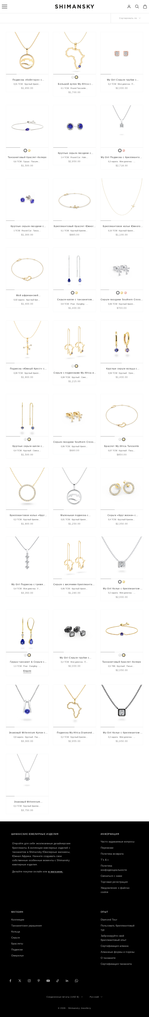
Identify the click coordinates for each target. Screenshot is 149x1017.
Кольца (15, 931)
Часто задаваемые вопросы (117, 841)
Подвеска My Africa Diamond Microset (74, 732)
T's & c (105, 859)
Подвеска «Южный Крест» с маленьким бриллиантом (27, 369)
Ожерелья (17, 955)
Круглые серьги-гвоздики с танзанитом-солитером (27, 226)
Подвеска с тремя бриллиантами (27, 584)
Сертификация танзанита (116, 963)
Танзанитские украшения (26, 925)
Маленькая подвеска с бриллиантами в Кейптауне (74, 515)
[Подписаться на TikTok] (57, 981)
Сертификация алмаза (114, 945)
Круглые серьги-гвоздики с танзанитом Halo (74, 153)
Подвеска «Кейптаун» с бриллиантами (27, 80)
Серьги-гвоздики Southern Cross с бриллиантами (122, 299)
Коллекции (17, 919)
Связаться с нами (111, 875)
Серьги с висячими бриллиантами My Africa (74, 584)
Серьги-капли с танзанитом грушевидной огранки (74, 299)
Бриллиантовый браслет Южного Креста (74, 226)
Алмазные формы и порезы (117, 951)
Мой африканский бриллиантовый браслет (27, 295)
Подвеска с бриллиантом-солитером (121, 157)
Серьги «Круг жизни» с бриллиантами (122, 515)
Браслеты (17, 943)
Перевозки (107, 847)
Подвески (17, 949)
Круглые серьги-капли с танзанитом (27, 446)
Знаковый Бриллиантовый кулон (27, 802)
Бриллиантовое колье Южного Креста (121, 226)
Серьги (15, 937)
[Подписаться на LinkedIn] (67, 981)
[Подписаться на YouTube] (48, 981)
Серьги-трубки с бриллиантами (121, 80)
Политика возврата (112, 853)
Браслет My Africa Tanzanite (121, 446)
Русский (94, 997)
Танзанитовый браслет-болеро (27, 157)
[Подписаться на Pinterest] (39, 981)
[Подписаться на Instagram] (29, 981)
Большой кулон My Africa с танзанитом (74, 84)
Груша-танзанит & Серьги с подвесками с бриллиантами (27, 662)
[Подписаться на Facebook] (10, 981)
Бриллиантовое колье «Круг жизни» (27, 515)
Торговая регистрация (114, 881)
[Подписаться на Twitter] (20, 981)
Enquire (27, 671)
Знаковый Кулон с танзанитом (27, 732)
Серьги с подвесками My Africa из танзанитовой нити (74, 373)
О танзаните (108, 957)
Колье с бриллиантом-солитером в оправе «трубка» (121, 588)
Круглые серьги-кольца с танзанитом (121, 369)
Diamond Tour (109, 919)
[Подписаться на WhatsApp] (76, 981)
